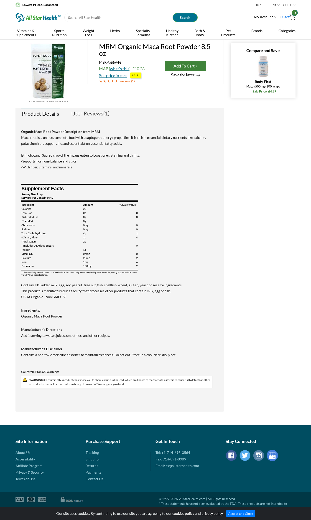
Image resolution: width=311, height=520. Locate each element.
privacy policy (212, 513)
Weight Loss (88, 32)
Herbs (115, 30)
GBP (287, 5)
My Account (263, 17)
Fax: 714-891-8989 (171, 459)
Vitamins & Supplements (25, 32)
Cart (289, 17)
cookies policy (183, 513)
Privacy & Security (29, 472)
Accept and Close (240, 513)
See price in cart (113, 75)
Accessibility (25, 459)
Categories (287, 30)
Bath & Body (199, 32)
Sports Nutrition (59, 32)
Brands (257, 30)
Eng (273, 5)
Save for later (182, 74)
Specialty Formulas (143, 32)
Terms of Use (25, 479)
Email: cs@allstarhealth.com (177, 465)
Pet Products (228, 32)
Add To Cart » (185, 65)
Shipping (92, 459)
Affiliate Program (28, 465)
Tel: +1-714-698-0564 (173, 452)
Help (258, 5)
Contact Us (94, 479)
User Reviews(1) (90, 113)
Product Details (40, 113)
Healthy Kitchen (172, 32)
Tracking (92, 452)
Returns (92, 465)
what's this (119, 68)
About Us (23, 452)
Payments (93, 472)
